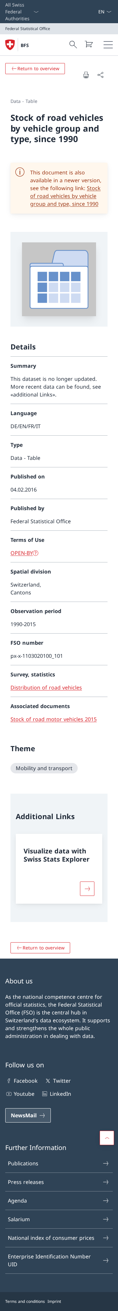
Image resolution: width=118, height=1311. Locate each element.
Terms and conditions (25, 1301)
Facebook (26, 1080)
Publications (23, 1163)
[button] (107, 1138)
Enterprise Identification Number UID (49, 1260)
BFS (25, 45)
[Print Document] (86, 75)
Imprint (54, 1301)
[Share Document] (100, 75)
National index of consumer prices (51, 1237)
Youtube (24, 1093)
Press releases (26, 1182)
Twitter (61, 1080)
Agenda (17, 1200)
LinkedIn (60, 1093)
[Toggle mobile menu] (108, 44)
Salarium (19, 1219)
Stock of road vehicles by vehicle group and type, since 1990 (65, 196)
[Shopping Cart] (88, 44)
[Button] (87, 889)
